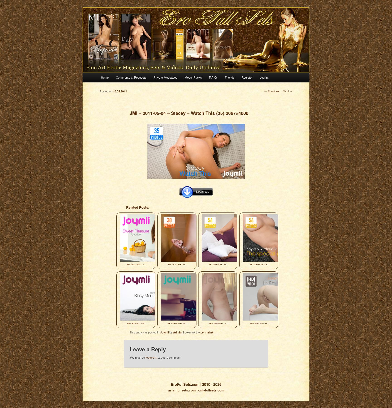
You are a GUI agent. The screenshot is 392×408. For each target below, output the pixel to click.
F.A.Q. (213, 77)
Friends (230, 77)
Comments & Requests (131, 77)
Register (247, 77)
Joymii (164, 332)
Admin (177, 332)
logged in (151, 357)
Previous (271, 91)
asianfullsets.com (182, 390)
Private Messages (165, 77)
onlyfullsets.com (211, 390)
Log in (264, 77)
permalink (207, 332)
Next (287, 91)
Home (105, 77)
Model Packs (193, 77)
